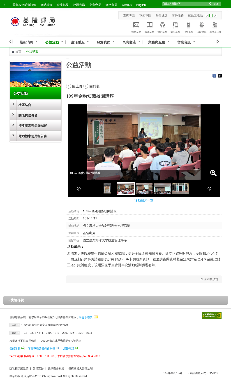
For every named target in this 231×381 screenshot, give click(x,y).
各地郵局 (127, 4)
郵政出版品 (195, 15)
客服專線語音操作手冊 (41, 348)
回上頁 (77, 86)
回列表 (94, 86)
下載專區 (145, 15)
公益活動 (52, 42)
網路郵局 (111, 4)
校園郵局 (79, 4)
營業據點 (161, 15)
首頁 (18, 51)
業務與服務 (156, 42)
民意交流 (129, 42)
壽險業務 (162, 31)
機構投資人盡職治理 (80, 368)
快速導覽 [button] (16, 299)
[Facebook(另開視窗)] (214, 76)
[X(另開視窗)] (220, 76)
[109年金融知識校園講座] (107, 188)
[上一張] (79, 188)
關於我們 (103, 42)
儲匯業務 (149, 31)
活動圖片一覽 (143, 200)
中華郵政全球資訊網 (23, 4)
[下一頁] (217, 41)
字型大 (215, 15)
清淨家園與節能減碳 (32, 125)
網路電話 (68, 348)
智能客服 (14, 348)
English (141, 4)
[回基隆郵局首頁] (41, 21)
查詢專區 (129, 15)
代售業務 (189, 31)
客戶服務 (178, 15)
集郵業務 (175, 31)
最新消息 (26, 42)
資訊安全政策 (56, 368)
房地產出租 (215, 31)
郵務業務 (136, 31)
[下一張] (209, 188)
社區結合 (24, 104)
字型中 (211, 15)
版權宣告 (38, 368)
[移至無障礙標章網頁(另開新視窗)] (212, 315)
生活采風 (78, 42)
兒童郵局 (95, 4)
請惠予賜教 (85, 317)
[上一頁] (11, 41)
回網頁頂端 (211, 279)
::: (3, 4)
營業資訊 (184, 42)
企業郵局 (63, 4)
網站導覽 (46, 4)
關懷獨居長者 (27, 115)
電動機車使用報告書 (32, 136)
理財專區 (202, 31)
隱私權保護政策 (18, 368)
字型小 (206, 15)
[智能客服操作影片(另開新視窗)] (22, 348)
